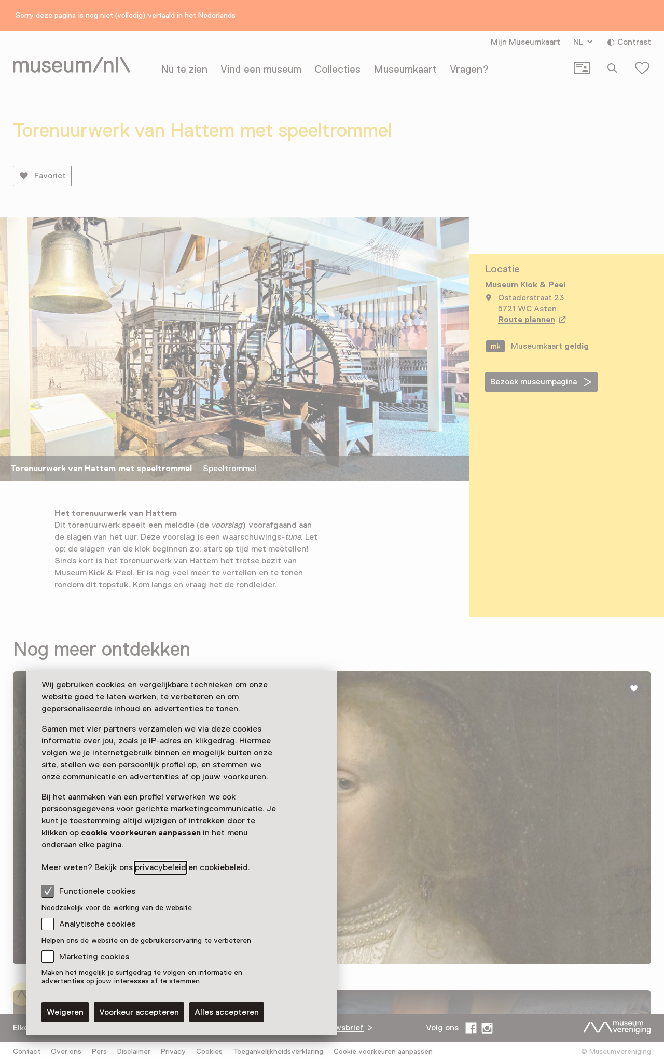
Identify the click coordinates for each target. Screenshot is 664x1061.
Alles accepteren (227, 1012)
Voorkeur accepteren (139, 1012)
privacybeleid (160, 867)
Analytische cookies (97, 924)
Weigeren (65, 1012)
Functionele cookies (97, 891)
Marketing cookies (94, 956)
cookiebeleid (224, 867)
